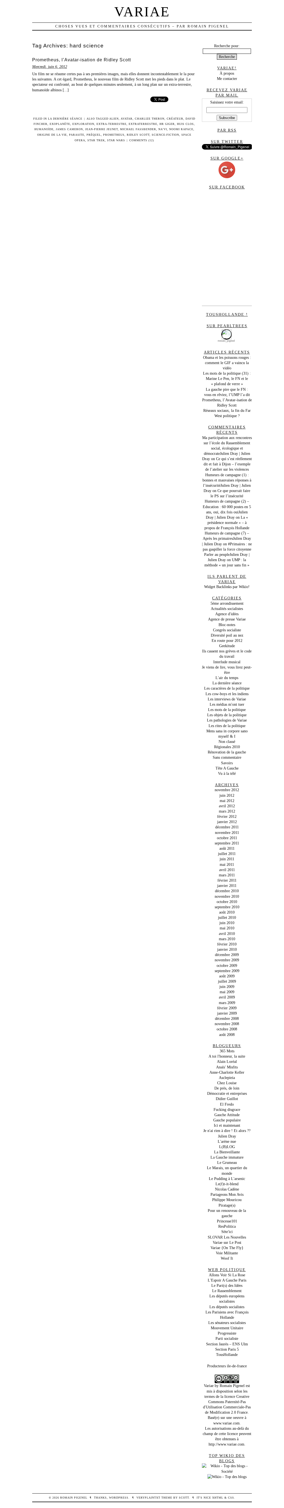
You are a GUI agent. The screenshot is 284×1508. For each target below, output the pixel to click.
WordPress (118, 1497)
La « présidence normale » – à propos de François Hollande (226, 522)
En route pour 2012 (227, 640)
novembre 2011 (227, 832)
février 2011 (227, 880)
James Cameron (69, 129)
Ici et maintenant (227, 1125)
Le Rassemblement (227, 1290)
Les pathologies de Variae (227, 720)
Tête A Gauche (227, 768)
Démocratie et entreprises (227, 1093)
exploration (83, 123)
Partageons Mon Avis (227, 1194)
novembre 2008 (227, 1024)
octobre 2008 (227, 1029)
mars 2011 (227, 875)
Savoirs (227, 763)
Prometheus (114, 134)
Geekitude (227, 646)
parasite (76, 134)
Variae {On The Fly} (227, 1247)
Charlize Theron (149, 118)
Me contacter (227, 78)
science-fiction (165, 134)
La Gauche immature (227, 1157)
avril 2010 (227, 933)
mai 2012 (227, 800)
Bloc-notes (227, 624)
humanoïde (44, 129)
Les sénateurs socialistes (227, 1322)
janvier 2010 (227, 949)
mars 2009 (227, 1002)
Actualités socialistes (227, 608)
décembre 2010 (227, 891)
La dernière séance (65, 118)
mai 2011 (227, 864)
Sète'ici (227, 1231)
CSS (231, 1497)
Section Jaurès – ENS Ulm (227, 1344)
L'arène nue (227, 1141)
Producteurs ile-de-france (227, 1366)
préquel (94, 134)
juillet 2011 (227, 853)
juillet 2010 (227, 917)
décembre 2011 (227, 827)
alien (114, 118)
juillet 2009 (227, 981)
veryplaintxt (148, 1497)
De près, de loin (226, 1088)
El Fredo (227, 1104)
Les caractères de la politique (227, 688)
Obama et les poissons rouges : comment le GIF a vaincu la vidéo (227, 362)
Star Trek (96, 140)
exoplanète (60, 123)
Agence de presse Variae (227, 619)
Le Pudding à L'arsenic (227, 1178)
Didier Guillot (227, 1098)
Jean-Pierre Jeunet (101, 129)
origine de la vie (52, 134)
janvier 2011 (227, 885)
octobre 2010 (227, 901)
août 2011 (227, 848)
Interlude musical (226, 662)
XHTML (217, 1497)
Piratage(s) (227, 1205)
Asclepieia (227, 1077)
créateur (175, 118)
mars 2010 (227, 939)
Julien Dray (227, 1136)
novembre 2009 (227, 960)
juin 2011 (227, 859)
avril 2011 (227, 870)
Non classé (227, 741)
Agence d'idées (227, 614)
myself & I (226, 736)
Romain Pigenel (232, 1385)
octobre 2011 (227, 838)
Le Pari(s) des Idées (226, 1285)
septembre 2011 (227, 843)
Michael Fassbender (138, 129)
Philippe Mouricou (227, 1199)
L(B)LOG (227, 1146)
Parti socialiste (226, 1338)
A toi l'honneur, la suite (227, 1056)
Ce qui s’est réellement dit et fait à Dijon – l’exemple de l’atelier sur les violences (228, 464)
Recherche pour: (227, 46)
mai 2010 (227, 928)
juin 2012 (226, 795)
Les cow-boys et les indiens (227, 694)
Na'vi (162, 129)
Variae (142, 11)
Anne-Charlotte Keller (226, 1072)
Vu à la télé (227, 773)
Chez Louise (227, 1083)
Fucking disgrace (227, 1109)
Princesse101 (227, 1221)
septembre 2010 (227, 907)
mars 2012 (227, 811)
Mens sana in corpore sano (227, 731)
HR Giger (167, 123)
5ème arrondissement (227, 603)
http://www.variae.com (226, 1444)
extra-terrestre (111, 123)
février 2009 (227, 1008)
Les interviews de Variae (227, 699)
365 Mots (227, 1051)
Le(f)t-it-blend (227, 1184)
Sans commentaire (227, 757)
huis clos (185, 123)
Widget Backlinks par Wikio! (227, 586)
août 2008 (227, 1034)
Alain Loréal (227, 1061)
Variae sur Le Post (227, 1242)
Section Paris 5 (227, 1349)
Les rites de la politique (227, 725)
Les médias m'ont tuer (227, 704)
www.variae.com (226, 1423)
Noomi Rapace (181, 129)
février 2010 (227, 944)
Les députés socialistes (226, 1307)
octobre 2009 (227, 965)
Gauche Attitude (227, 1115)
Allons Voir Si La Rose (227, 1275)
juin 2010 (226, 923)
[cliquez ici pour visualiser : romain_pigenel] (227, 331)
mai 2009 (227, 992)
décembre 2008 (227, 1018)
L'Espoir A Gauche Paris (227, 1280)
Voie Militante (227, 1253)
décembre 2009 (227, 954)
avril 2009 (227, 997)
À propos (227, 73)
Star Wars (116, 140)
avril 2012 (227, 806)
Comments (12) (141, 140)
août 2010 (227, 912)
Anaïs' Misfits (227, 1067)
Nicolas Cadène (227, 1189)
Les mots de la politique (227, 709)
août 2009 (227, 976)
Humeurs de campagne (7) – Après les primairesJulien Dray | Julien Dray (226, 538)
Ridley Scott (138, 134)
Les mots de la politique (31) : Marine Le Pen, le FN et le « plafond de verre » (227, 378)
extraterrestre (143, 123)
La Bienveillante (227, 1152)
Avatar (127, 118)
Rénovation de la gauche (227, 752)
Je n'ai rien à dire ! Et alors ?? (226, 1130)
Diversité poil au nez (227, 635)
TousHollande (227, 1354)
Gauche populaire (227, 1120)
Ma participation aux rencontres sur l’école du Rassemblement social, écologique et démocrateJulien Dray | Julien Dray (227, 448)
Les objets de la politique (227, 715)
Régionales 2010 (227, 747)
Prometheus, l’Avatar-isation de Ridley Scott (81, 59)
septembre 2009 (227, 971)
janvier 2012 (227, 821)
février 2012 (227, 816)
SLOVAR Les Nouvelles (227, 1237)
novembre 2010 (227, 896)
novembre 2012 (227, 790)
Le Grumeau (227, 1162)
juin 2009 (226, 986)
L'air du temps (226, 677)
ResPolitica (227, 1226)
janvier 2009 (227, 1013)
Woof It (227, 1258)
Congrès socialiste (227, 630)
